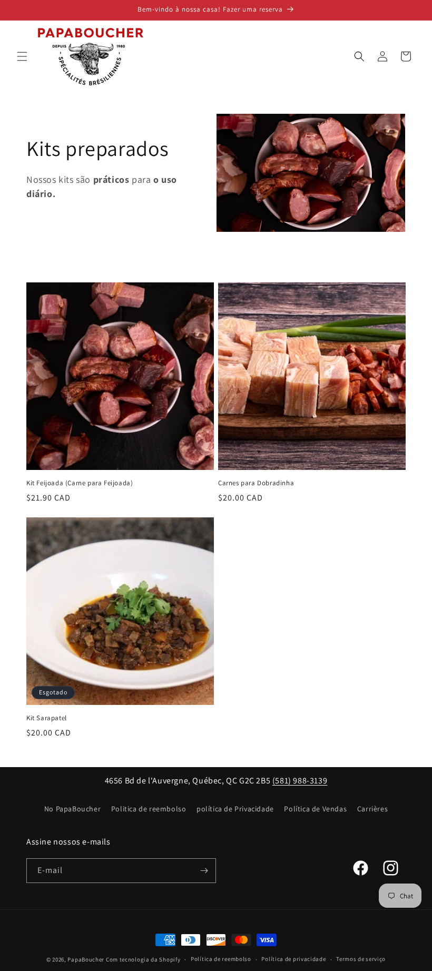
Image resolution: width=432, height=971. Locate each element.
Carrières (372, 808)
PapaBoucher (85, 959)
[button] (22, 56)
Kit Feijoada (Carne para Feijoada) (79, 483)
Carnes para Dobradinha (256, 483)
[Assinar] (203, 870)
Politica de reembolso (148, 808)
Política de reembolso (221, 959)
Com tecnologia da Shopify (143, 959)
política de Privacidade (235, 808)
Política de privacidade (293, 959)
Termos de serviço (361, 959)
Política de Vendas (315, 808)
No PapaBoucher (72, 808)
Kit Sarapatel (46, 718)
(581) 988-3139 (299, 780)
